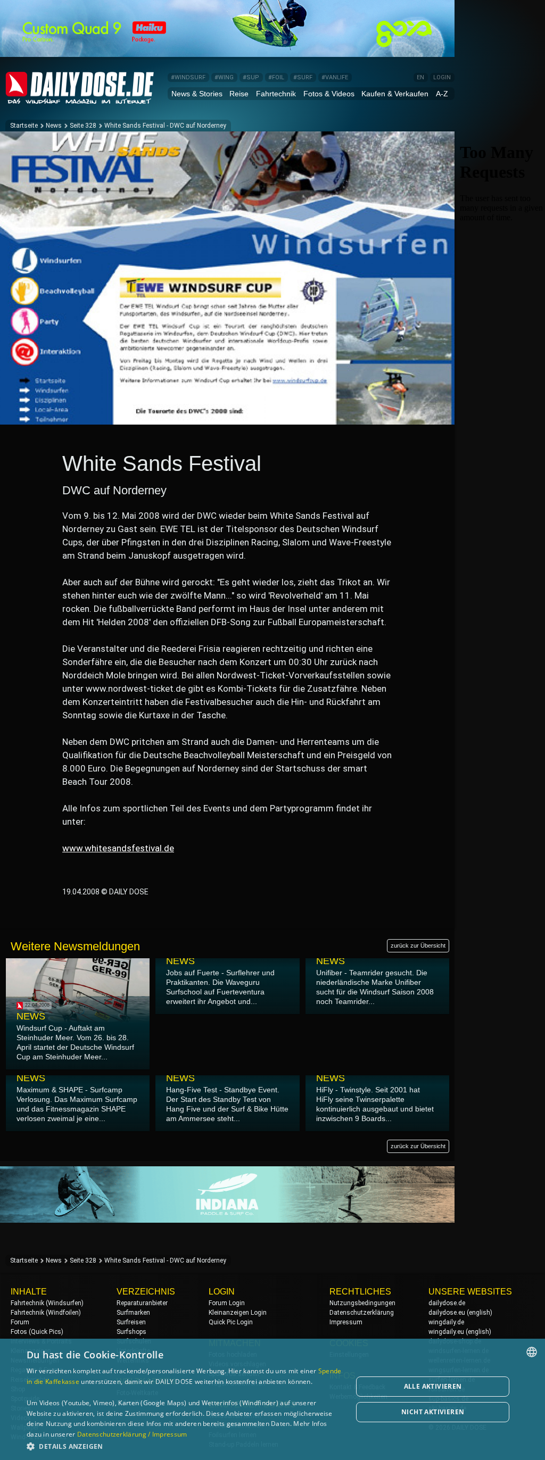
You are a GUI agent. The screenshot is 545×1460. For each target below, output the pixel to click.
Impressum (345, 1322)
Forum (20, 1322)
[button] (185, 1446)
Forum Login (227, 1303)
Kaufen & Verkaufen (394, 93)
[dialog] (272, 1399)
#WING (224, 77)
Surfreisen (131, 1322)
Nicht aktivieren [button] (432, 1411)
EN (420, 77)
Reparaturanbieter (142, 1303)
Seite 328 (83, 125)
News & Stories (196, 93)
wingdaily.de (446, 1322)
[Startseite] (79, 99)
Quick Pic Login (231, 1322)
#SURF (302, 77)
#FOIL (276, 77)
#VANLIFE (334, 77)
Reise (239, 93)
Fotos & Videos (328, 93)
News (54, 125)
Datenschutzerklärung (361, 1312)
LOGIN (442, 77)
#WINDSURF (188, 77)
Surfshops (131, 1331)
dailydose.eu (446, 1312)
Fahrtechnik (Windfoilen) (46, 1312)
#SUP (251, 77)
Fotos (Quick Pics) (37, 1331)
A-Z (442, 93)
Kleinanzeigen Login (238, 1312)
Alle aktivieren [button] (433, 1386)
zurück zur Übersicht (418, 945)
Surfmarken (133, 1312)
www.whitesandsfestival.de (118, 848)
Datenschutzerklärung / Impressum (132, 1434)
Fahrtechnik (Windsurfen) (47, 1303)
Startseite (24, 125)
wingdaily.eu (446, 1331)
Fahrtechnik (276, 93)
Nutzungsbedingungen (362, 1303)
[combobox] (531, 1352)
